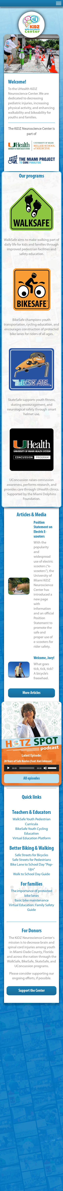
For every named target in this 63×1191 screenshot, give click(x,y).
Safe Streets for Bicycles (31, 855)
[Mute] (45, 768)
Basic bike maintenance (32, 900)
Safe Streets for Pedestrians (31, 860)
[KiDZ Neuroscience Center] (31, 24)
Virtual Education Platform (32, 838)
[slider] (52, 768)
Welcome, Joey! (44, 658)
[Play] (8, 768)
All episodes (31, 778)
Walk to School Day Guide (31, 874)
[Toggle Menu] (58, 3)
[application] (31, 768)
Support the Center (31, 991)
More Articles (31, 693)
